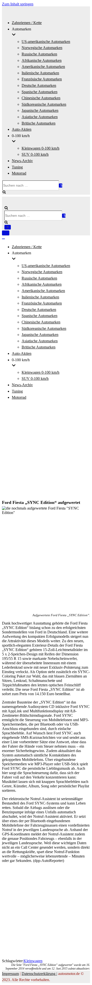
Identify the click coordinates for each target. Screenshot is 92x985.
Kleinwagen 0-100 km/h (40, 148)
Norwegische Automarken (42, 48)
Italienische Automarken (40, 73)
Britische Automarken (38, 123)
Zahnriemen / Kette (27, 23)
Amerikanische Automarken (43, 66)
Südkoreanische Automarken (44, 104)
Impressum (10, 974)
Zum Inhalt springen (17, 4)
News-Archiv (22, 161)
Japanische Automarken (40, 110)
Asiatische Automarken (40, 117)
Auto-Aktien (21, 129)
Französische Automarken (42, 79)
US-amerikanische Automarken (46, 41)
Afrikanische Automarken (42, 60)
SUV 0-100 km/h (35, 154)
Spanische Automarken (39, 92)
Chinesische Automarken (41, 98)
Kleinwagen (33, 961)
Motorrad (19, 173)
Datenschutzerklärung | (39, 974)
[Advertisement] (46, 451)
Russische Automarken (39, 54)
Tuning (17, 167)
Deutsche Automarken (39, 85)
